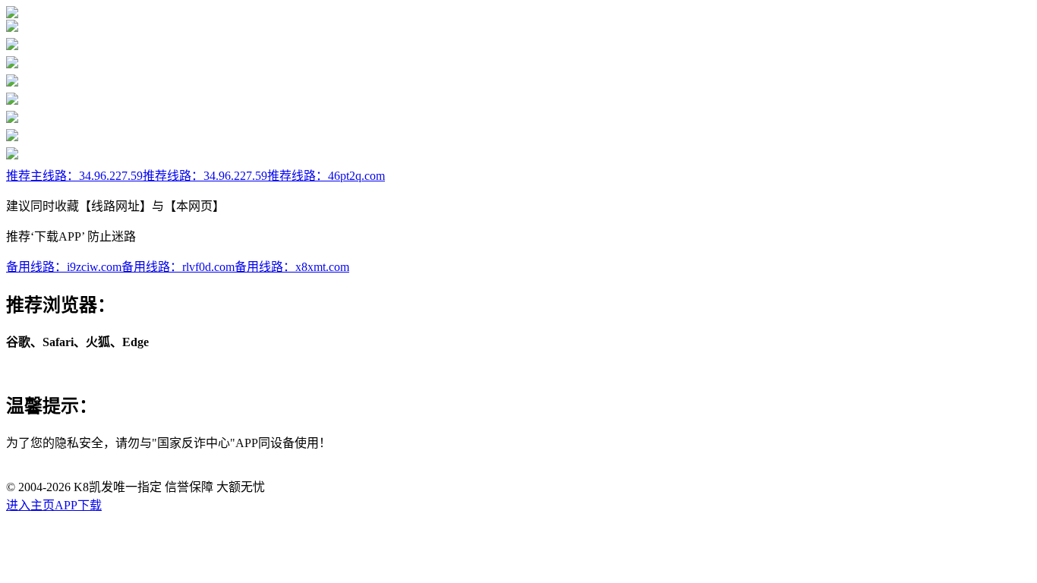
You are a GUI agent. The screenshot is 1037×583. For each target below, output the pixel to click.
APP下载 (78, 505)
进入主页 (30, 505)
